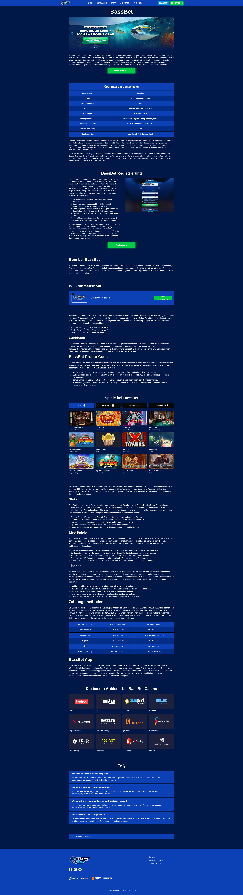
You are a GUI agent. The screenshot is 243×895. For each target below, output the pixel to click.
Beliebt (79, 405)
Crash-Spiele (133, 405)
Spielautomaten (160, 405)
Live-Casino (106, 405)
